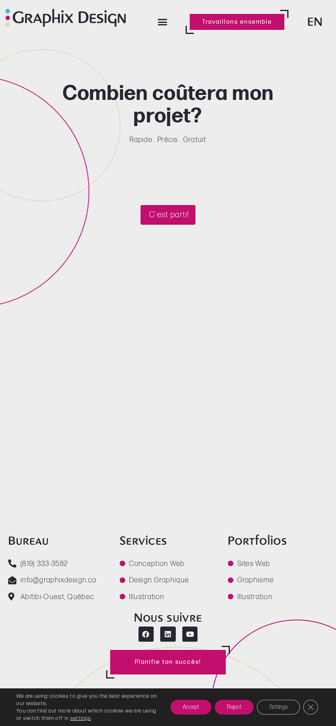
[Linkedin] (167, 634)
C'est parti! (169, 215)
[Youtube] (190, 634)
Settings (278, 706)
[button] (163, 22)
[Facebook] (146, 634)
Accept (191, 706)
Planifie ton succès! (168, 661)
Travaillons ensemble (237, 21)
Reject (234, 706)
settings (80, 718)
